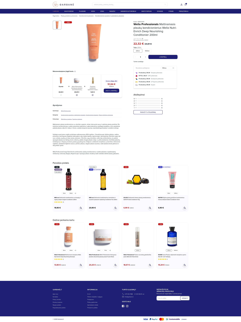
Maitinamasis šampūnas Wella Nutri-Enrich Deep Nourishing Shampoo (67, 256)
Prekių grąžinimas (92, 302)
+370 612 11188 (129, 294)
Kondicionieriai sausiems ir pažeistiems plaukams (73, 115)
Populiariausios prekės (59, 308)
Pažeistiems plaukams (66, 119)
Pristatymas (90, 299)
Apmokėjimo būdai (92, 305)
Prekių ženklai (57, 299)
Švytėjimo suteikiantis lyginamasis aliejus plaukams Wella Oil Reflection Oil (93, 88)
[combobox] (167, 68)
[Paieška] (165, 4)
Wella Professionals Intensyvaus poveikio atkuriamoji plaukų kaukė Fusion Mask (76, 88)
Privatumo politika (92, 308)
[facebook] (123, 306)
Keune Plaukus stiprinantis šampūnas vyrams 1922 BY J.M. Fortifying (172, 256)
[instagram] (127, 306)
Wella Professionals (66, 111)
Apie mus (55, 294)
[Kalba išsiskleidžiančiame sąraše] (181, 4)
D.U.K (89, 294)
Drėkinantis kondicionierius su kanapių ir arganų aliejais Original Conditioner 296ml (67, 198)
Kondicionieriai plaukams (92, 115)
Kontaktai (55, 297)
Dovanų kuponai (57, 302)
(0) (142, 38)
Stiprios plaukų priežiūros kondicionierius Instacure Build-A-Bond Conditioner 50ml (171, 198)
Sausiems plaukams (77, 119)
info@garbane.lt (129, 297)
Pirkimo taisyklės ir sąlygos (94, 297)
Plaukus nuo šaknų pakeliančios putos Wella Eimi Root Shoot (137, 256)
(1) (63, 259)
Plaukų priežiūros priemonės (106, 115)
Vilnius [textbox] (164, 68)
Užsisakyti (185, 298)
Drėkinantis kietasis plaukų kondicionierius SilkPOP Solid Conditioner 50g (137, 198)
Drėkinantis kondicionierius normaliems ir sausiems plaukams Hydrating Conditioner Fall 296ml (103, 198)
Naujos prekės (57, 305)
